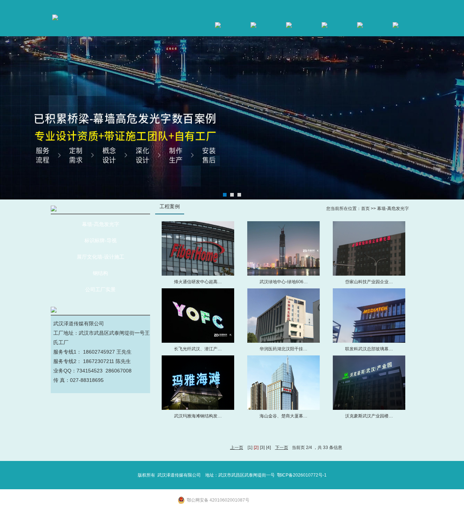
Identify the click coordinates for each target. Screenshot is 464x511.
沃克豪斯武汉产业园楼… (369, 416)
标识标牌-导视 (100, 240)
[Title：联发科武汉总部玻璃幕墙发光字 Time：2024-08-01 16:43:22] (369, 315)
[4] (268, 447)
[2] (256, 447)
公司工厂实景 (100, 289)
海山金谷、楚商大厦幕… (283, 416)
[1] (250, 447)
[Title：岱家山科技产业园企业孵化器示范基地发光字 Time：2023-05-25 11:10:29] (369, 248)
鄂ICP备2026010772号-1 (302, 475)
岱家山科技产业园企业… (369, 281)
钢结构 (100, 273)
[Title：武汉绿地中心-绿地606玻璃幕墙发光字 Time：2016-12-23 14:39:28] (283, 248)
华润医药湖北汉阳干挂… (283, 348)
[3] (262, 447)
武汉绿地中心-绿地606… (284, 281)
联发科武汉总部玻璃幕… (369, 348)
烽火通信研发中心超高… (198, 281)
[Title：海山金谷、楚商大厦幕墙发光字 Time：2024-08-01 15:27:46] (283, 382)
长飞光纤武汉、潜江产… (198, 348)
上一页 (236, 447)
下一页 (281, 447)
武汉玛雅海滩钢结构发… (198, 416)
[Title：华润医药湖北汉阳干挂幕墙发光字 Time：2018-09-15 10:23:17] (283, 315)
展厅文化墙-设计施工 (100, 257)
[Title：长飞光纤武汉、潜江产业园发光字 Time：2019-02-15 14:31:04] (198, 315)
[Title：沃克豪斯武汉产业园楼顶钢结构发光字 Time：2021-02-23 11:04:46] (369, 382)
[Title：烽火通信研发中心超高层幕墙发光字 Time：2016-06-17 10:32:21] (198, 248)
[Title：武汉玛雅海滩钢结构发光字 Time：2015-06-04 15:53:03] (198, 382)
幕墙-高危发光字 (100, 224)
